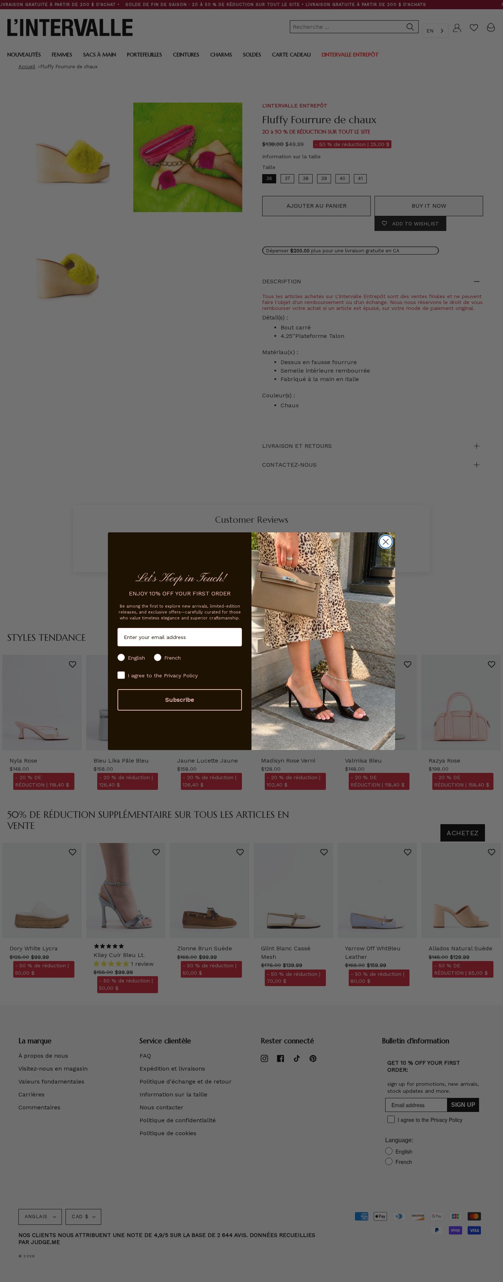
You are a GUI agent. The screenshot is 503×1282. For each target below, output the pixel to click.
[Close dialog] (385, 541)
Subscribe (179, 699)
